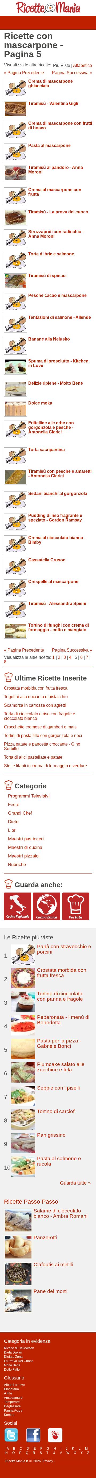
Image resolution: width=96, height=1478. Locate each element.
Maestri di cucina (25, 847)
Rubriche (17, 864)
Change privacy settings (73, 1461)
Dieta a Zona (13, 1357)
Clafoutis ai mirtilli (53, 1264)
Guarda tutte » (75, 1183)
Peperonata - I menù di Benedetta (63, 1019)
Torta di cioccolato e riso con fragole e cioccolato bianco (39, 716)
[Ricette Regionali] (17, 906)
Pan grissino (51, 1135)
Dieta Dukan (13, 1352)
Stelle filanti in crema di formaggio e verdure (45, 765)
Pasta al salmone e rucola (59, 1161)
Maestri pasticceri (26, 839)
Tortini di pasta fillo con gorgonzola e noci (43, 735)
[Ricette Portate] (75, 906)
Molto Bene (12, 1365)
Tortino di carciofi (56, 1111)
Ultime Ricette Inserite (51, 678)
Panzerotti (45, 1237)
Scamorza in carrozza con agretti (35, 705)
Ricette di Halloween (19, 1348)
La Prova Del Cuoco (18, 1361)
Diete (13, 821)
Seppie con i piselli (58, 1088)
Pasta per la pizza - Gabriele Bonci (59, 1043)
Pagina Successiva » (72, 72)
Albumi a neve (14, 1385)
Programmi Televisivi (29, 796)
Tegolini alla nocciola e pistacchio (36, 696)
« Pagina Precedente (24, 72)
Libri (12, 830)
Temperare (12, 1402)
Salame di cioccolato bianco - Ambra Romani (60, 1213)
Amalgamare (13, 1398)
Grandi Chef (20, 813)
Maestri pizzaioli (24, 856)
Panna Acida (13, 1410)
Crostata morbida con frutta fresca (35, 688)
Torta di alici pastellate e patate (33, 757)
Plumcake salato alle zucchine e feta (61, 1066)
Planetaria (11, 1389)
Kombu (9, 1415)
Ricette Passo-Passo (31, 1201)
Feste (13, 804)
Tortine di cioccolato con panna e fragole (60, 996)
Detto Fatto (12, 1369)
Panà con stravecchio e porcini (64, 949)
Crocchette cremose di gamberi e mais (40, 727)
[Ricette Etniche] (46, 906)
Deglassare (12, 1406)
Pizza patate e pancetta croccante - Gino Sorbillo (42, 746)
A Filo (8, 1393)
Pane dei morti (50, 1291)
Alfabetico (82, 65)
